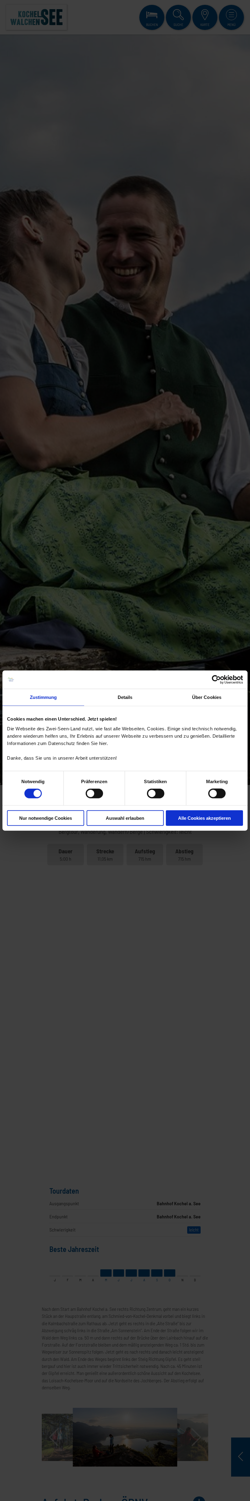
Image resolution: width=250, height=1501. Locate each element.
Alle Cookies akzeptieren (204, 817)
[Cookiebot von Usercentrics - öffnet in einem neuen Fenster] (216, 679)
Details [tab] (125, 697)
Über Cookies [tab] (206, 697)
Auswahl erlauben (125, 817)
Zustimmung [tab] (43, 697)
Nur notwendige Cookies (45, 817)
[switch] (94, 793)
